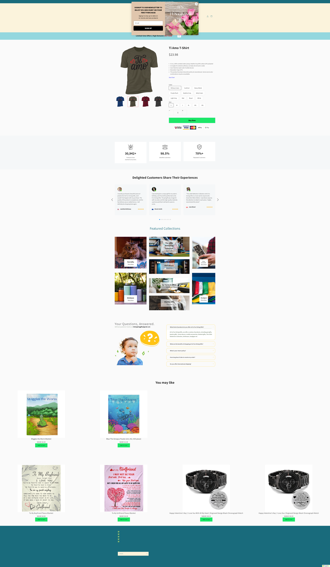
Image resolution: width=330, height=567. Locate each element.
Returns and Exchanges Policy (150, 541)
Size (170, 102)
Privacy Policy (145, 538)
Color (170, 85)
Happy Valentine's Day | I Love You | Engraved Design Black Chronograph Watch (289, 513)
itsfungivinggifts (162, 566)
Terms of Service (146, 532)
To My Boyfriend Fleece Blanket (41, 513)
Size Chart (172, 77)
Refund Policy (145, 544)
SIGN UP (148, 28)
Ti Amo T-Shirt (179, 48)
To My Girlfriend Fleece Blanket (124, 513)
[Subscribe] (147, 554)
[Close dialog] (196, 3)
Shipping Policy (146, 535)
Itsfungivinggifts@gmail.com (202, 532)
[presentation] (113, 101)
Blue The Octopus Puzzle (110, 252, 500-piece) (123, 439)
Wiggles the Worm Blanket (41, 439)
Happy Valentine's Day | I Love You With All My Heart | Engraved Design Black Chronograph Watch (206, 513)
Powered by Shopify (170, 566)
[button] (120, 16)
